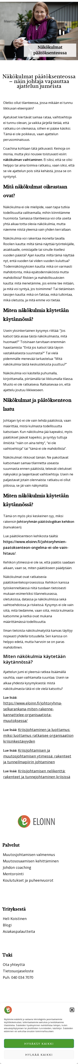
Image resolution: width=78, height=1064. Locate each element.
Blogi (7, 925)
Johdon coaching (17, 867)
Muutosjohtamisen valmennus (29, 854)
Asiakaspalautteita (19, 931)
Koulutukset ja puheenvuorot (28, 880)
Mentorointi (13, 873)
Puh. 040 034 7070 (18, 977)
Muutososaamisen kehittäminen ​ (31, 861)
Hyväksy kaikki (39, 1044)
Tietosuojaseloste (18, 971)
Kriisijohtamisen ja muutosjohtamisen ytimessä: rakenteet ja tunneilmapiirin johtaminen (37, 756)
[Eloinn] (8, 1010)
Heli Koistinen (15, 918)
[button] (72, 1010)
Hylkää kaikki (39, 1055)
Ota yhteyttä (14, 964)
